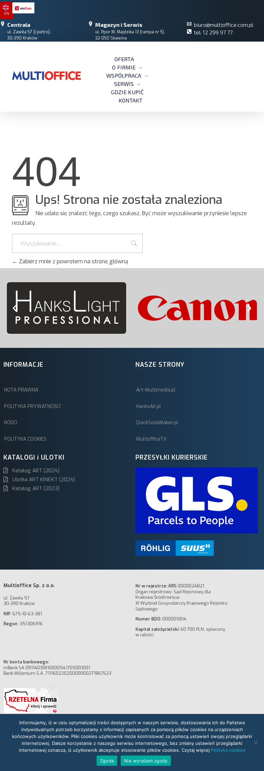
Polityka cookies (228, 750)
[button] (14, 308)
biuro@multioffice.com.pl (223, 24)
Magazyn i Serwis (118, 24)
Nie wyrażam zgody (145, 760)
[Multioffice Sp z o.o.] (46, 75)
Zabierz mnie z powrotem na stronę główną (73, 261)
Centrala (18, 24)
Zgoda (107, 760)
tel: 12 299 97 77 (213, 32)
